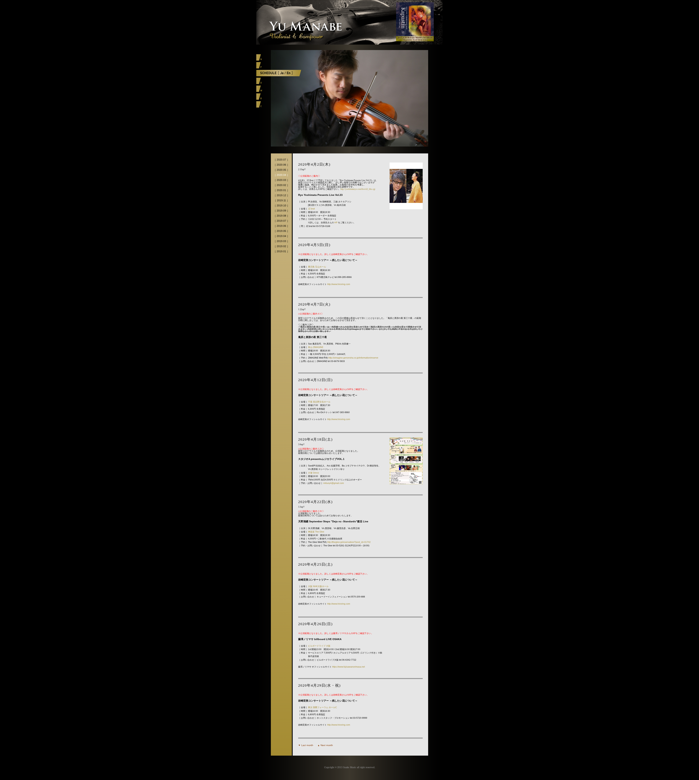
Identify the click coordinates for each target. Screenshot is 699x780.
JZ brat (311, 208)
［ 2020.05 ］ (281, 169)
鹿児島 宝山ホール (317, 267)
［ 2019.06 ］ (281, 225)
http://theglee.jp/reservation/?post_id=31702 (349, 542)
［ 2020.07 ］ (281, 159)
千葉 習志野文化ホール (319, 402)
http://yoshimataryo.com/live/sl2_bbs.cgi (357, 189)
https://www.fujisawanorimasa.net (348, 667)
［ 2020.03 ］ (281, 180)
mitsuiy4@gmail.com (333, 483)
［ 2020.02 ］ (281, 185)
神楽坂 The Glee (316, 531)
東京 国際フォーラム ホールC (322, 707)
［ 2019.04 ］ (281, 236)
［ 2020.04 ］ (281, 174)
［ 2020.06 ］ (281, 164)
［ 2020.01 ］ (281, 190)
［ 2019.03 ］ (281, 241)
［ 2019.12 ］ (281, 195)
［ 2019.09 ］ (281, 210)
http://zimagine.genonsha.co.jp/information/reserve (353, 358)
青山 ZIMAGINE (315, 347)
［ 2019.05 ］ (281, 230)
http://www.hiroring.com (338, 284)
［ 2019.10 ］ (281, 205)
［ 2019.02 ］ (281, 246)
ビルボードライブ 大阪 (319, 646)
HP (336, 222)
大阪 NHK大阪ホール (318, 586)
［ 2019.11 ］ (281, 200)
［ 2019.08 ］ (281, 215)
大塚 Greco (313, 473)
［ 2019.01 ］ (281, 251)
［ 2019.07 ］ (281, 220)
